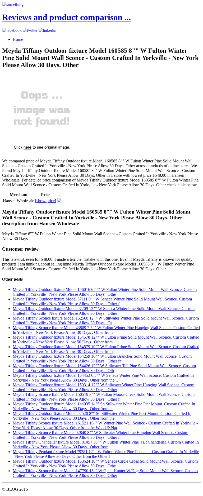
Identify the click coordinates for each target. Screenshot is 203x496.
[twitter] (30, 30)
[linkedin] (47, 30)
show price (45, 200)
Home (18, 39)
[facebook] (12, 30)
